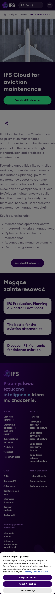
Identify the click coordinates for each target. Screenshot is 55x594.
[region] (27, 573)
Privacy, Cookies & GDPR (36, 571)
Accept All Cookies (27, 577)
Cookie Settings (27, 590)
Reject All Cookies (27, 584)
